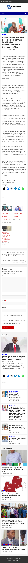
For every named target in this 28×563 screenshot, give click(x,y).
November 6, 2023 (6, 49)
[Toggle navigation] (3, 13)
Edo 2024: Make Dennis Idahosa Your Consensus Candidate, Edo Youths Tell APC (17, 428)
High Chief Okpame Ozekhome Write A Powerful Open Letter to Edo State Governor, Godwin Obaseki (16, 396)
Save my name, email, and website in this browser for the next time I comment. (12, 316)
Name (4, 294)
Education (5, 335)
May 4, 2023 (12, 432)
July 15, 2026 (5, 527)
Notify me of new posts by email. (12, 323)
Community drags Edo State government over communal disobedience (11, 495)
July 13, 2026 (5, 551)
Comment (5, 276)
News (16, 391)
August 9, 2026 (5, 473)
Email (4, 300)
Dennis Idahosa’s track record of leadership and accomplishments (13, 261)
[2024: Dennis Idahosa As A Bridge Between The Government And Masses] (18, 208)
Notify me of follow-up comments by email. (14, 320)
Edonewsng (18, 558)
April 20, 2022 (12, 443)
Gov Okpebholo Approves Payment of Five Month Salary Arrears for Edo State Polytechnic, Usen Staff (13, 357)
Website (4, 307)
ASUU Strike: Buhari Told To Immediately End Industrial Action (17, 440)
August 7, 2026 (5, 499)
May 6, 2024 (12, 401)
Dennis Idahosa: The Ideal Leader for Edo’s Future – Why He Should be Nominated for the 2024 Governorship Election (7, 216)
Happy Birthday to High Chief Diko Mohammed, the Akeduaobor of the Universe (13, 469)
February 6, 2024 (13, 419)
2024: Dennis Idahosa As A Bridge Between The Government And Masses (18, 215)
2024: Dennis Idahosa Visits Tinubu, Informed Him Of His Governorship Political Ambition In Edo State (6, 237)
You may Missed (7, 448)
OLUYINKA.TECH (14, 560)
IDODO (13, 49)
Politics (4, 35)
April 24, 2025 (5, 361)
